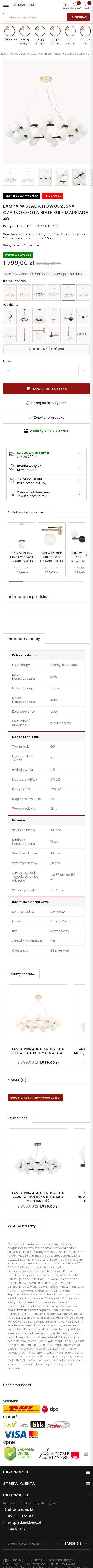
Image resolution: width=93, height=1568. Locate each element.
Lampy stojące (40, 41)
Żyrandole (9, 39)
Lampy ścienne (70, 41)
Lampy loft (85, 41)
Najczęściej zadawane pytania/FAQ (30, 1503)
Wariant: (10, 305)
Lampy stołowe (55, 41)
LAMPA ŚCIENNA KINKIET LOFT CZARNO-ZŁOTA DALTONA (51, 557)
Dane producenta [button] (17, 1385)
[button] (86, 555)
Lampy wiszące (25, 41)
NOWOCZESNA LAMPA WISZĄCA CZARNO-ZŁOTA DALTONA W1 (21, 557)
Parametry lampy (24, 639)
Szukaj (81, 17)
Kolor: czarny (14, 281)
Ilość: (7, 361)
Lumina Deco (60, 921)
